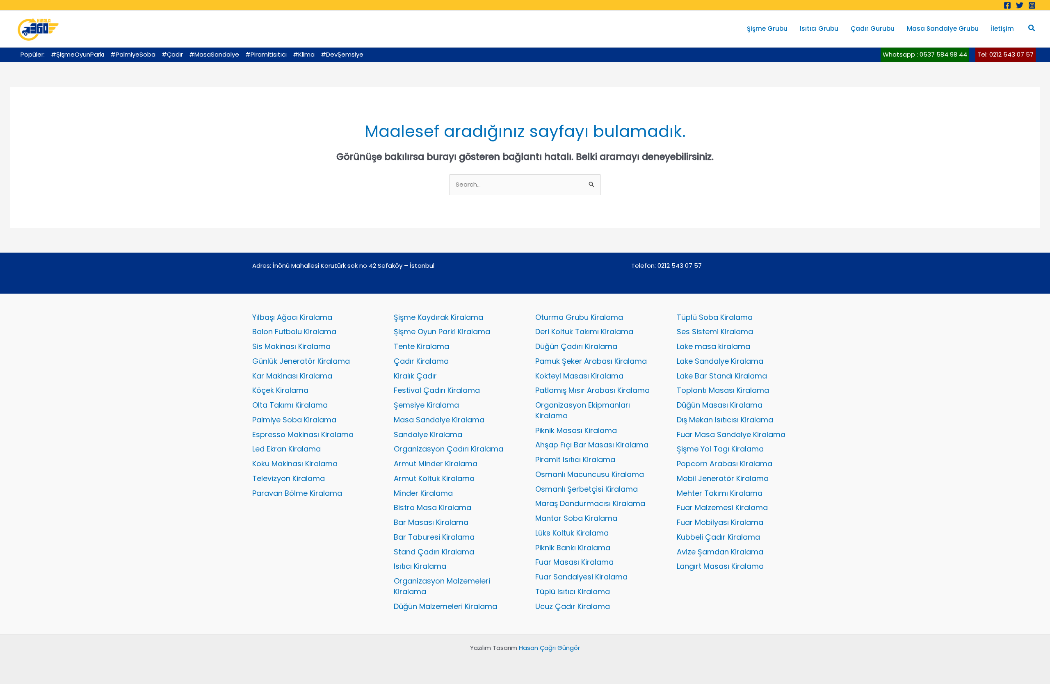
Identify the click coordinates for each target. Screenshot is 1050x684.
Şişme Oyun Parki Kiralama (442, 331)
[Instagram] (1032, 5)
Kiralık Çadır (415, 376)
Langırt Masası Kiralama (720, 566)
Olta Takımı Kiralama (290, 405)
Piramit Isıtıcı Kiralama (575, 459)
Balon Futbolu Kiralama (294, 331)
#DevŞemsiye (342, 54)
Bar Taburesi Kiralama (434, 537)
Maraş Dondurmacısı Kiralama (590, 503)
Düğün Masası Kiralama (719, 405)
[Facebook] (1007, 5)
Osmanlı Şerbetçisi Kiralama (586, 489)
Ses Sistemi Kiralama (715, 331)
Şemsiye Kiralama (426, 405)
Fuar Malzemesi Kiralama (722, 507)
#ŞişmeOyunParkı (77, 54)
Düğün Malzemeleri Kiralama (445, 606)
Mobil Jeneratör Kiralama (723, 478)
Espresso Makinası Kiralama (303, 434)
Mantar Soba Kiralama (576, 518)
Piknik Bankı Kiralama (572, 548)
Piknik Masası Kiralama (576, 430)
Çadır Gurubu (873, 28)
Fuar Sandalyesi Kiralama (581, 577)
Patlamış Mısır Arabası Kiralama (592, 390)
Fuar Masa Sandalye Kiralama (731, 434)
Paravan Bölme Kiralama (297, 493)
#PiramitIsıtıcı (266, 54)
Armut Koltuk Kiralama (434, 478)
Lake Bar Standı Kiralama (722, 376)
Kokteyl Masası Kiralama (579, 376)
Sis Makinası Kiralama (291, 346)
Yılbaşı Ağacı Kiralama (292, 317)
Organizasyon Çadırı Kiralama (448, 449)
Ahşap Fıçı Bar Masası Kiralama (591, 445)
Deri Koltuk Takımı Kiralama (584, 331)
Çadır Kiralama (421, 361)
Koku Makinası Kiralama (295, 463)
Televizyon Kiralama (288, 478)
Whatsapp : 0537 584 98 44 (925, 54)
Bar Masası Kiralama (431, 522)
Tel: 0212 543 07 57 (1005, 54)
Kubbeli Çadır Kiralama (718, 537)
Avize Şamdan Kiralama (720, 552)
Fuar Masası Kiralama (574, 562)
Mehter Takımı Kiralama (719, 493)
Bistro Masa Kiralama (432, 507)
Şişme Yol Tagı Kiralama (720, 449)
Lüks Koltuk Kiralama (572, 533)
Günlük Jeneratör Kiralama (301, 361)
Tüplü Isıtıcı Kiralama (572, 591)
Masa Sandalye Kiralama (439, 420)
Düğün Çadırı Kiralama (576, 346)
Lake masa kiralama (713, 346)
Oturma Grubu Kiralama (579, 317)
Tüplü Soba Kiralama (715, 317)
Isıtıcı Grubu (819, 28)
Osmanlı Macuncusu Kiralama (589, 474)
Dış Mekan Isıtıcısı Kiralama (725, 420)
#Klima (304, 54)
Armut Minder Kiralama (435, 463)
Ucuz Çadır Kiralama (572, 606)
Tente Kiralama (421, 346)
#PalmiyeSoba (132, 54)
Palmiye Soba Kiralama (294, 420)
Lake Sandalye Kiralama (720, 361)
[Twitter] (1019, 5)
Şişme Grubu (767, 28)
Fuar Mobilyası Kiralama (720, 522)
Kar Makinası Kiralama (292, 376)
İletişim (1002, 28)
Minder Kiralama (423, 493)
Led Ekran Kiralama (286, 449)
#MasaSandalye (214, 54)
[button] (1032, 28)
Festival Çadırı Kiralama (437, 390)
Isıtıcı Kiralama (420, 566)
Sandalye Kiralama (428, 434)
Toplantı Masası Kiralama (723, 390)
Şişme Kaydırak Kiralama (438, 317)
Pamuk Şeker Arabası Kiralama (591, 361)
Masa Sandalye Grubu (943, 28)
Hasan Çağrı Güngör (549, 647)
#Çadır (172, 54)
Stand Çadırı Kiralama (434, 552)
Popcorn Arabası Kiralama (724, 463)
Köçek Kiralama (280, 390)
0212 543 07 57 (679, 265)
